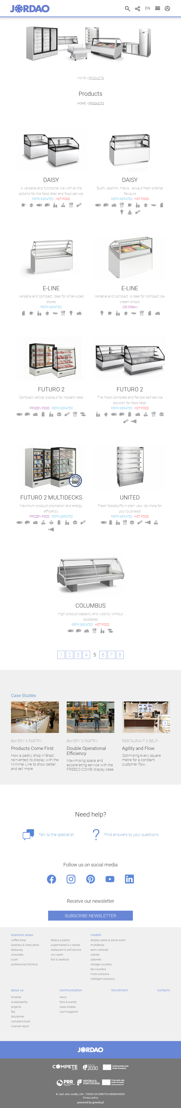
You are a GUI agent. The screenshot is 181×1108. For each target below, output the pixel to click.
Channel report (20, 1026)
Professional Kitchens (24, 964)
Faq (13, 1011)
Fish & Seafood (60, 959)
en (147, 8)
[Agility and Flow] (146, 717)
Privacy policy (90, 1097)
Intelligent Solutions (102, 978)
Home (81, 78)
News (63, 997)
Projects (16, 1006)
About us (17, 990)
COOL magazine (69, 1011)
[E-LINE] (51, 258)
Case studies (68, 1006)
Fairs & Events (68, 1002)
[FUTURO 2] (51, 359)
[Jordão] (30, 8)
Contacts (163, 990)
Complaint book (20, 1021)
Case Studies (23, 695)
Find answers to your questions (131, 834)
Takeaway (17, 949)
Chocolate (17, 954)
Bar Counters (98, 969)
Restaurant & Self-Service (66, 949)
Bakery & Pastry (60, 940)
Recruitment (119, 990)
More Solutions (99, 974)
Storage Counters (101, 964)
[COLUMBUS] (90, 575)
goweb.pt (98, 1102)
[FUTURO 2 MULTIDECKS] (51, 467)
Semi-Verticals (99, 949)
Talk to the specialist (56, 834)
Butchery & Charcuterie (25, 945)
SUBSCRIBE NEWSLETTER (90, 915)
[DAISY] (51, 150)
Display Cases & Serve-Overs (107, 940)
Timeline (16, 997)
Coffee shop (18, 940)
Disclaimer (17, 1016)
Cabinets (95, 959)
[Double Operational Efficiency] (91, 717)
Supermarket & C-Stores (65, 945)
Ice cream (57, 954)
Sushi (14, 959)
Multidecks (97, 945)
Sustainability (19, 1002)
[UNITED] (130, 467)
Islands (95, 954)
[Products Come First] (35, 717)
